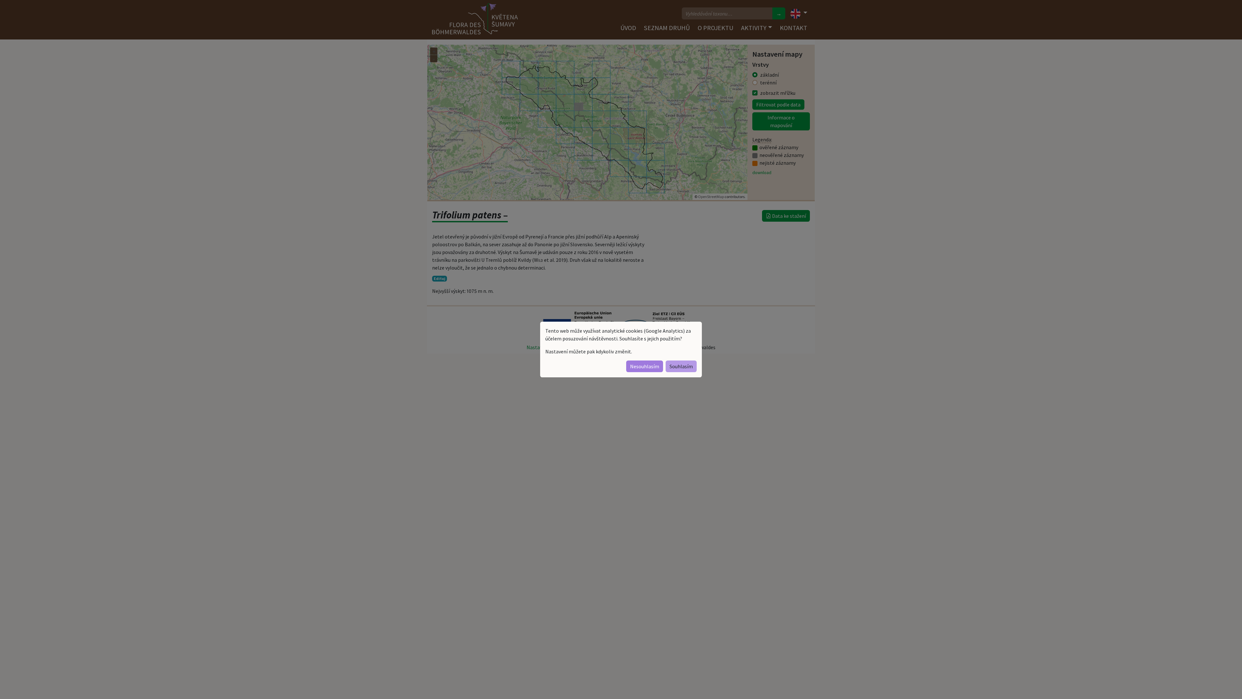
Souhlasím (681, 366)
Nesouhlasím (644, 366)
